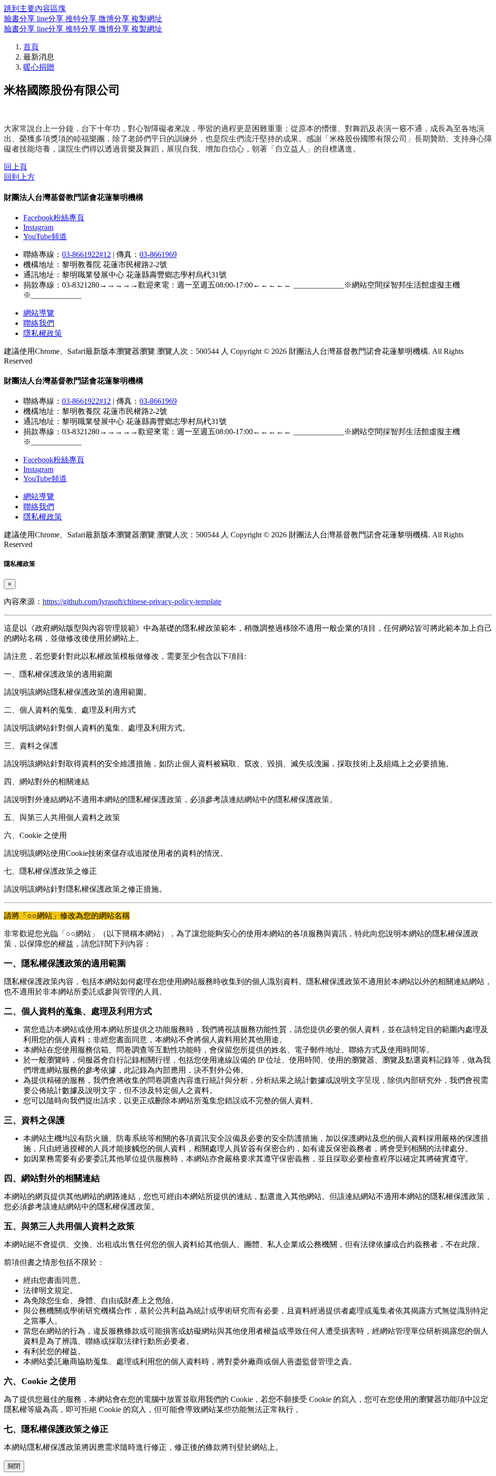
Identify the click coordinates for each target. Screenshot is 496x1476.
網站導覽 (38, 313)
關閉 (14, 1466)
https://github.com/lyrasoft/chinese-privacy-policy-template (132, 601)
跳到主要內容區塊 (35, 8)
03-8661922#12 (86, 254)
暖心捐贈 (38, 67)
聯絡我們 (38, 323)
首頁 (31, 47)
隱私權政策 (42, 333)
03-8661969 (158, 254)
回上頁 (15, 167)
